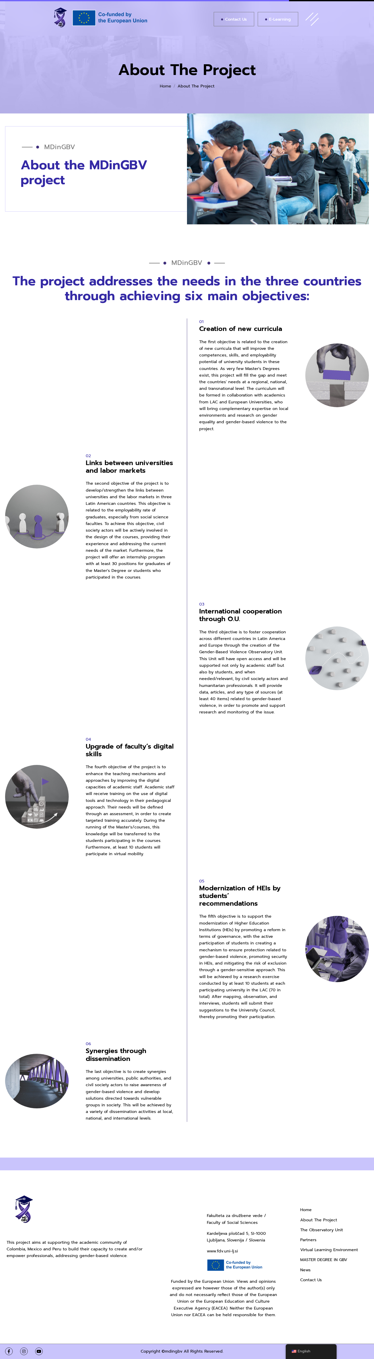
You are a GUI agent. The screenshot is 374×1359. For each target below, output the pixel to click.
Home (165, 86)
